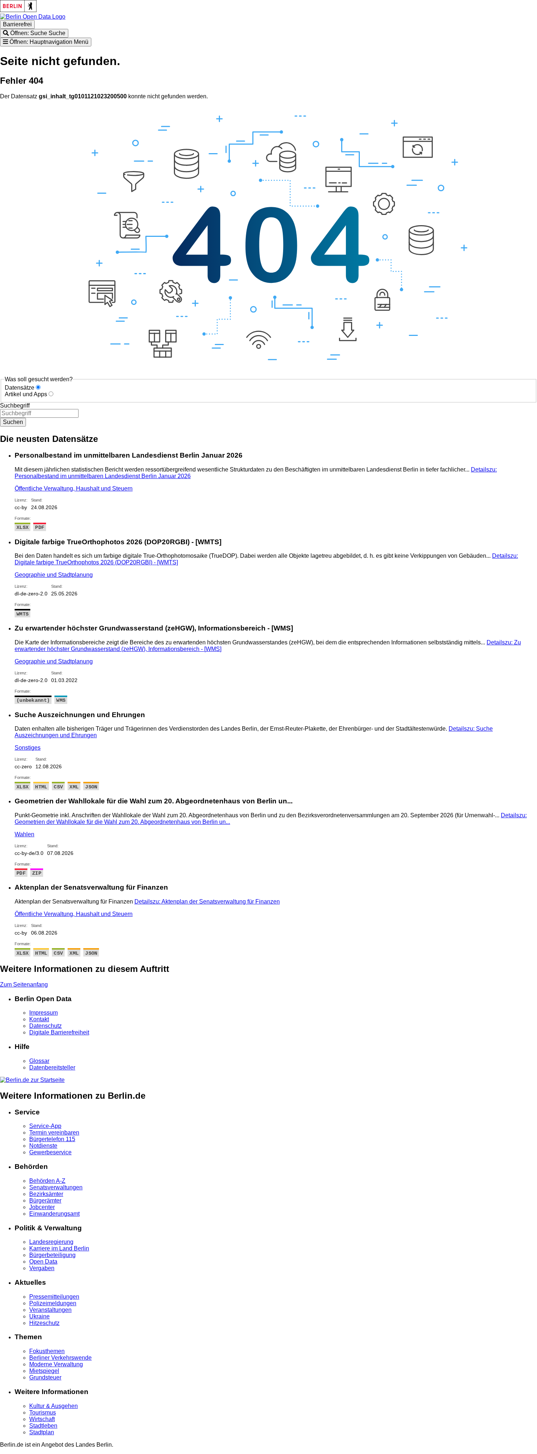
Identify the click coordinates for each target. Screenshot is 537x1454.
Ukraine (39, 1316)
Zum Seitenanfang (24, 984)
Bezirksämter (46, 1194)
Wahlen (24, 834)
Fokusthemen (47, 1351)
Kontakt (39, 1019)
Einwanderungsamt (54, 1214)
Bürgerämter (45, 1200)
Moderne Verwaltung (56, 1364)
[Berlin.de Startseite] (32, 1080)
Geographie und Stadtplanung (54, 575)
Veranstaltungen (50, 1310)
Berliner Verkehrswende (60, 1358)
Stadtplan (41, 1432)
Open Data (43, 1261)
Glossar (39, 1061)
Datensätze (19, 388)
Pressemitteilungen (54, 1297)
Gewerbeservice (50, 1152)
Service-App (45, 1126)
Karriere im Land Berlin (59, 1248)
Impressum (43, 1013)
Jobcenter (42, 1207)
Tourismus (42, 1412)
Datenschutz (45, 1026)
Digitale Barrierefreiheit (59, 1032)
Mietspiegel (44, 1371)
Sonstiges (28, 748)
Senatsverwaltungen (56, 1187)
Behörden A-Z (47, 1181)
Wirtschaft (42, 1419)
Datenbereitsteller (52, 1067)
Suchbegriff (15, 405)
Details (207, 901)
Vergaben (41, 1268)
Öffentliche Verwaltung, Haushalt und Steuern (74, 488)
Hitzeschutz (44, 1323)
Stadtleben (43, 1426)
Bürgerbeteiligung (52, 1255)
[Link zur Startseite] (32, 17)
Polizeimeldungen (52, 1303)
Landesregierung (51, 1242)
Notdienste (43, 1146)
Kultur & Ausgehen (53, 1406)
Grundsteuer (45, 1377)
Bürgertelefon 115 (52, 1139)
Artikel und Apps (26, 394)
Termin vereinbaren (54, 1132)
